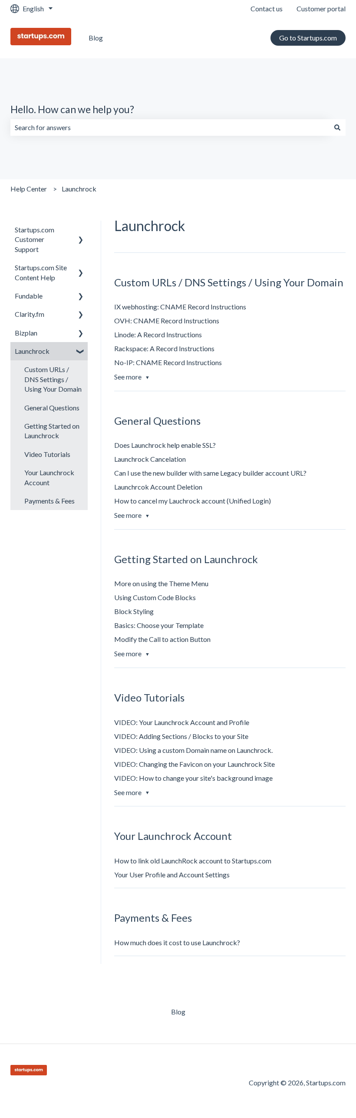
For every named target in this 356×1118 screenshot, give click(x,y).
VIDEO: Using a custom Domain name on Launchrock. (193, 750)
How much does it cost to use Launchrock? (177, 942)
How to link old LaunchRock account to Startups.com (192, 860)
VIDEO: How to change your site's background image (193, 778)
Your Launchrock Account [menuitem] (49, 477)
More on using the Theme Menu (161, 583)
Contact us (267, 8)
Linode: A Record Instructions (158, 334)
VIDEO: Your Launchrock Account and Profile (181, 722)
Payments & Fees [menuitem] (49, 501)
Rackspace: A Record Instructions (164, 348)
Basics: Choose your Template (159, 625)
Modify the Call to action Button (162, 639)
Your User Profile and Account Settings (172, 874)
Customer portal (321, 8)
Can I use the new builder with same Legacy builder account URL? (210, 473)
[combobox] (169, 127)
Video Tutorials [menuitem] (47, 454)
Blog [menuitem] (178, 1011)
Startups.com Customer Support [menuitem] (34, 239)
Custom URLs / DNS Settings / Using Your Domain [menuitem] (53, 379)
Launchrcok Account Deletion (158, 487)
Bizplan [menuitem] (26, 333)
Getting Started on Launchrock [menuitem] (51, 431)
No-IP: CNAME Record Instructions (168, 362)
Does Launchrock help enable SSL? (165, 445)
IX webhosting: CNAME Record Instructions (180, 306)
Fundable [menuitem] (29, 296)
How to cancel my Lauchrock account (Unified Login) (192, 501)
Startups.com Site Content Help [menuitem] (41, 272)
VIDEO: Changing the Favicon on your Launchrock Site (194, 764)
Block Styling (134, 611)
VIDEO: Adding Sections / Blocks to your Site (181, 736)
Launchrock (79, 189)
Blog (96, 38)
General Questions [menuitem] (51, 407)
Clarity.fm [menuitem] (29, 314)
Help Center (28, 189)
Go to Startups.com (308, 38)
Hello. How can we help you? (72, 109)
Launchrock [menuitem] (32, 351)
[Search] (337, 127)
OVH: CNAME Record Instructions (166, 320)
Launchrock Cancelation (150, 459)
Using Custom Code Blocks (155, 597)
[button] (81, 230)
